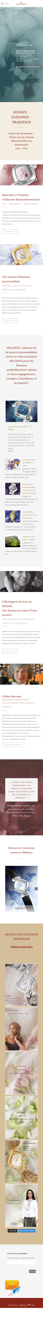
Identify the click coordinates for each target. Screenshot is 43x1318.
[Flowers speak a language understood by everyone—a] (21, 982)
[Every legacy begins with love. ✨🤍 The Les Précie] (21, 1158)
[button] (2, 3)
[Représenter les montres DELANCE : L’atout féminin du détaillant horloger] (12, 489)
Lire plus (10, 451)
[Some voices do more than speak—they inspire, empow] (21, 1026)
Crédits (33, 1302)
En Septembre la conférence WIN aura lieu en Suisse (29, 515)
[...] (11, 448)
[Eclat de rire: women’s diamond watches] (21, 864)
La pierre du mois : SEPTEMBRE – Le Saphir (28, 463)
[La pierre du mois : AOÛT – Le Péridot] (12, 538)
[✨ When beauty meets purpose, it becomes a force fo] (21, 1202)
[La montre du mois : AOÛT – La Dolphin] (21, 411)
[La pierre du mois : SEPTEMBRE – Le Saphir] (12, 464)
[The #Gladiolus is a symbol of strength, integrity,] (21, 1070)
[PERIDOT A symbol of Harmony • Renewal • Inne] (21, 1114)
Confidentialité (23, 1302)
